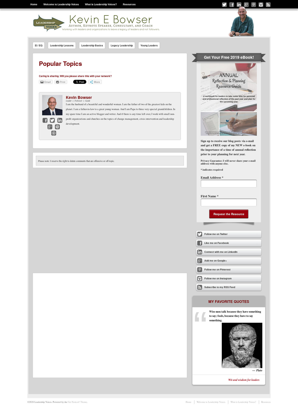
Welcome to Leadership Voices (61, 4)
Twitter (52, 120)
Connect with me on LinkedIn (239, 4)
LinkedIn (59, 120)
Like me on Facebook (231, 4)
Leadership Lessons (62, 45)
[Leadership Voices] (96, 23)
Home (33, 4)
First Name (210, 196)
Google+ (49, 126)
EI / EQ (38, 45)
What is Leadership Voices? (101, 4)
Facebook (45, 120)
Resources (129, 4)
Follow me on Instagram (260, 4)
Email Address (212, 177)
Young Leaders (149, 45)
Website (53, 133)
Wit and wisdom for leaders (243, 380)
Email (57, 126)
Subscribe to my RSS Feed (268, 4)
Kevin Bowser (79, 97)
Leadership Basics (92, 45)
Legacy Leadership (122, 45)
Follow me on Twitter (224, 4)
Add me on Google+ (246, 4)
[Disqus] (110, 218)
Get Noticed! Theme (77, 401)
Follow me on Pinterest (253, 4)
